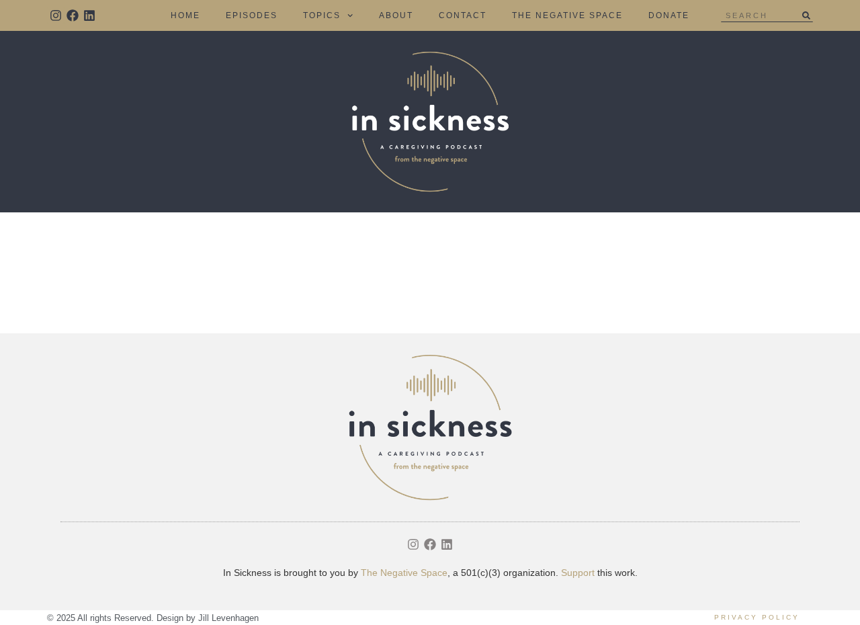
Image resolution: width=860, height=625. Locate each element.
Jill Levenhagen (228, 618)
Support (578, 572)
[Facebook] (72, 15)
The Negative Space (567, 15)
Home (185, 15)
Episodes (251, 15)
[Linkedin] (89, 15)
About (396, 15)
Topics (322, 15)
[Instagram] (55, 15)
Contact (462, 15)
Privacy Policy (757, 617)
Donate (668, 15)
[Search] (806, 15)
